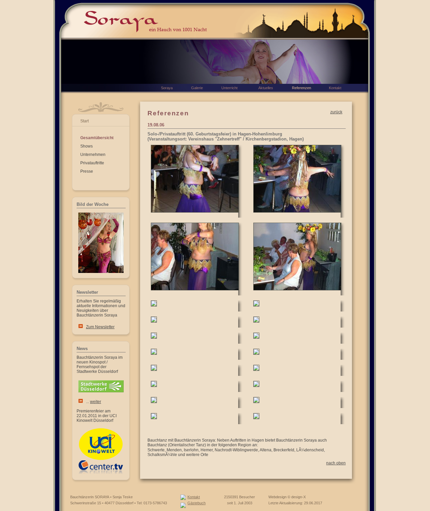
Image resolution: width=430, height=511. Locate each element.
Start (84, 121)
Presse (86, 171)
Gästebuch (196, 503)
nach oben (336, 463)
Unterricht (229, 88)
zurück (336, 112)
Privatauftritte (92, 163)
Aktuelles (265, 88)
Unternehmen (92, 154)
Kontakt (193, 497)
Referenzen (301, 88)
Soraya (167, 88)
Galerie (197, 88)
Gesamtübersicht (97, 137)
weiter (95, 401)
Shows (86, 146)
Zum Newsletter (100, 327)
